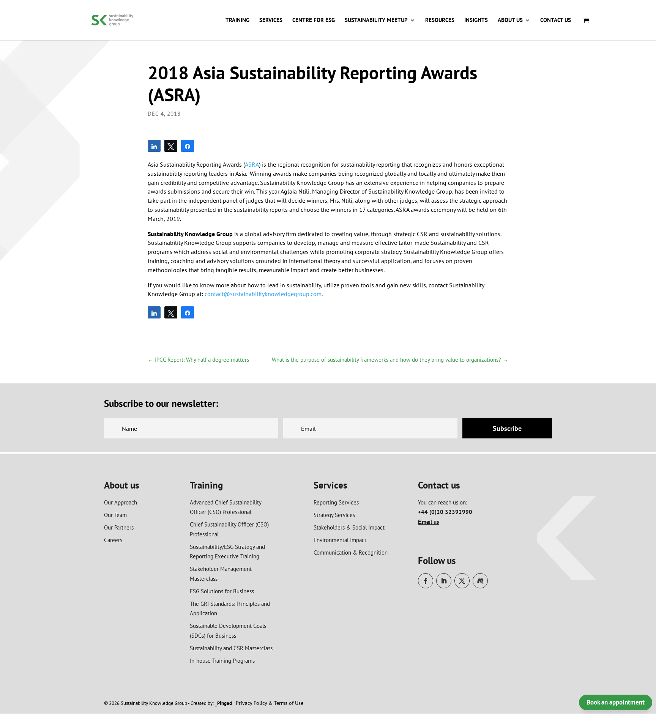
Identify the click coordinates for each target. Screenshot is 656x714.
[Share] (154, 145)
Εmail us (428, 521)
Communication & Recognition (351, 552)
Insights (476, 20)
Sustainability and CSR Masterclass (231, 648)
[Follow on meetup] (480, 580)
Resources (439, 20)
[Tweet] (171, 145)
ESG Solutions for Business (222, 591)
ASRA (252, 164)
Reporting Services (336, 502)
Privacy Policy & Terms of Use (269, 703)
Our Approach (120, 502)
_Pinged (223, 703)
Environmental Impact (340, 540)
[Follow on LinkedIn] (443, 580)
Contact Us (555, 20)
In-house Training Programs (222, 660)
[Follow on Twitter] (462, 580)
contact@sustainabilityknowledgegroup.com (263, 294)
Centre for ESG (313, 20)
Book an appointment (616, 702)
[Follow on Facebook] (425, 580)
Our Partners (119, 527)
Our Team (115, 515)
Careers (113, 540)
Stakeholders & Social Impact (349, 527)
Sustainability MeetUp (376, 20)
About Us (510, 20)
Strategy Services (334, 515)
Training (237, 20)
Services (270, 20)
